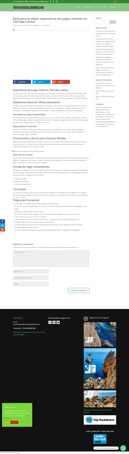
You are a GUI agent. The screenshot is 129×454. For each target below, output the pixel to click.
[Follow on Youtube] (58, 322)
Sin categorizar (35, 25)
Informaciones (88, 7)
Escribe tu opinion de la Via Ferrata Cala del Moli (105, 85)
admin (17, 25)
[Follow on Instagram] (54, 322)
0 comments (46, 25)
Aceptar (7, 422)
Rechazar (14, 422)
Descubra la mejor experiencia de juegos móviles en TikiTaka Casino (105, 33)
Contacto (113, 7)
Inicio (78, 7)
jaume (98, 96)
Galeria (104, 7)
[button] (123, 448)
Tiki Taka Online (81, 93)
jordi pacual (99, 83)
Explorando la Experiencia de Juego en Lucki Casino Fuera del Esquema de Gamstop (105, 51)
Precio (97, 7)
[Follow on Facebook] (50, 322)
